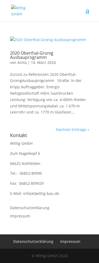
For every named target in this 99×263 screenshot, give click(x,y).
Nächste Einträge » (72, 129)
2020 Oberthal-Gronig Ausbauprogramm (31, 55)
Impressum (20, 215)
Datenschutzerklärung (29, 207)
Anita (22, 62)
